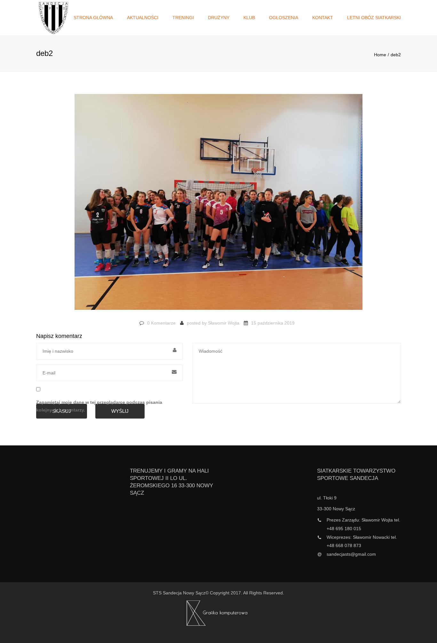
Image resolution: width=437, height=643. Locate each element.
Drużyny (218, 17)
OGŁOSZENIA (283, 17)
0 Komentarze (161, 322)
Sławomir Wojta (223, 322)
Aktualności (142, 17)
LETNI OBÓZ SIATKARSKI (374, 17)
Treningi (183, 17)
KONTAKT (322, 17)
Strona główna (93, 17)
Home (380, 54)
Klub (249, 17)
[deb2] (218, 205)
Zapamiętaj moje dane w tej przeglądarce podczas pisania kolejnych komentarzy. (99, 406)
